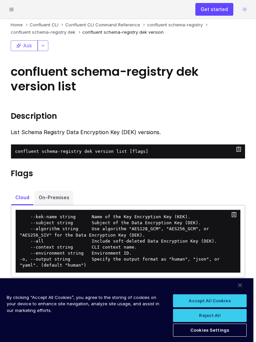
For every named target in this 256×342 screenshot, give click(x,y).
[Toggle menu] (11, 9)
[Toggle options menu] (43, 46)
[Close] (240, 285)
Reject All (209, 315)
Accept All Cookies (210, 300)
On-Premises (54, 197)
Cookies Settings (209, 330)
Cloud (22, 197)
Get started (214, 9)
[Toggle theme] (245, 9)
